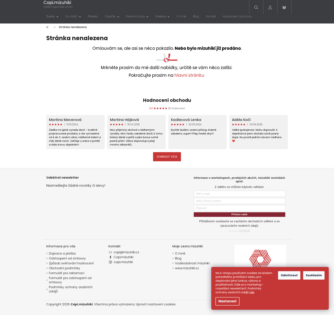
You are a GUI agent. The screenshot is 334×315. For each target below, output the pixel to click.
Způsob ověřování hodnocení (71, 263)
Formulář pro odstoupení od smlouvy (70, 280)
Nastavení (227, 301)
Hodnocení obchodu (167, 100)
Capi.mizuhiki (123, 257)
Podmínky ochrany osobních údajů (71, 289)
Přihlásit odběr (239, 214)
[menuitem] (52, 16)
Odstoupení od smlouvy (67, 258)
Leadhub (244, 230)
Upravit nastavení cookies (156, 304)
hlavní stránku (189, 75)
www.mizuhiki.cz (187, 268)
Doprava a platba (62, 253)
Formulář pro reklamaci (66, 273)
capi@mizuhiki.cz (126, 252)
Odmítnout (289, 275)
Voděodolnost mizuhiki (192, 263)
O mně (180, 253)
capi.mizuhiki (123, 262)
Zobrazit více (167, 157)
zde (251, 292)
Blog (178, 258)
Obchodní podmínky (64, 268)
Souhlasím (314, 275)
